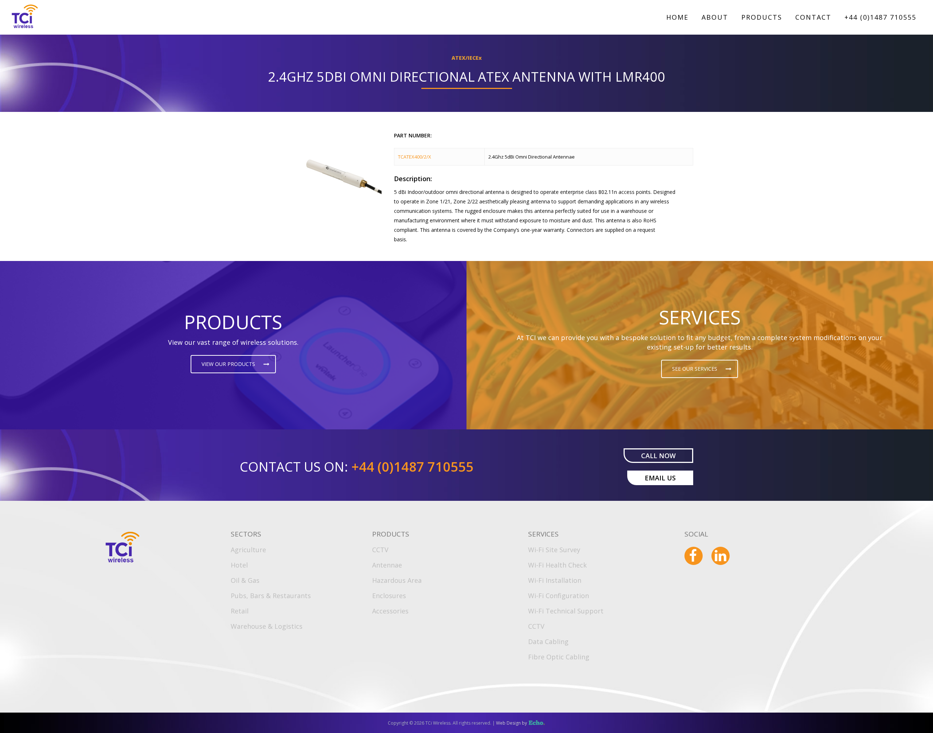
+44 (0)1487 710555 (880, 17)
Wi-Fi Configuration (558, 595)
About (715, 17)
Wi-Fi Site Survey (554, 549)
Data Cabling (548, 641)
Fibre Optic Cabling (558, 656)
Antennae (387, 565)
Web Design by (517, 723)
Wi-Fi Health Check (557, 565)
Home (677, 17)
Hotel (239, 565)
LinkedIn (720, 556)
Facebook (693, 556)
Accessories (390, 611)
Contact (813, 17)
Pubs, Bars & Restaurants (271, 595)
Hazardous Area (397, 580)
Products (761, 17)
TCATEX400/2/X (414, 156)
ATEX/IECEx (467, 57)
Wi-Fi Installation (554, 580)
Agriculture (248, 549)
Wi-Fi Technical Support (566, 611)
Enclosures (389, 595)
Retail (240, 611)
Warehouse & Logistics (266, 626)
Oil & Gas (245, 580)
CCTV (380, 549)
